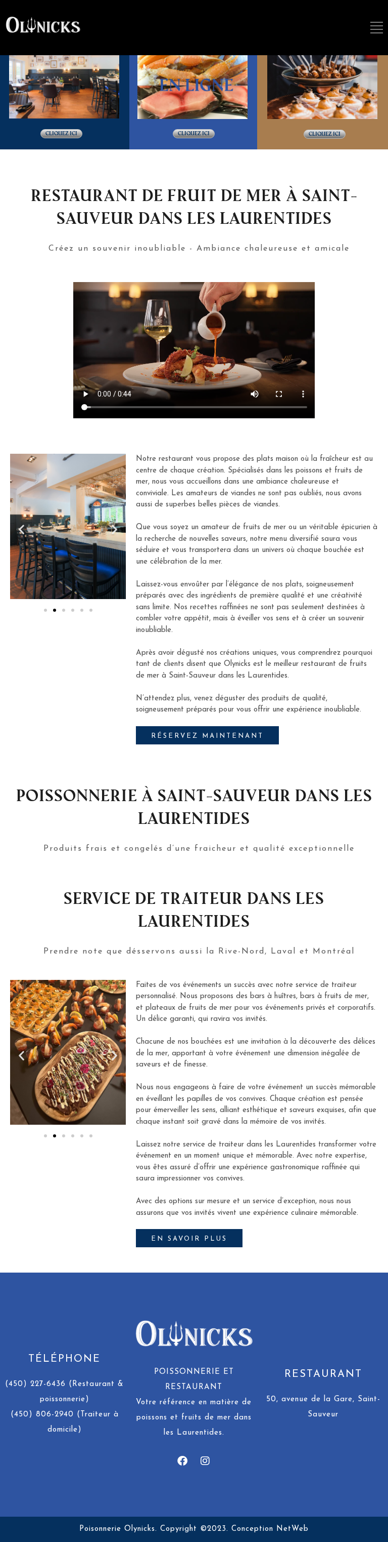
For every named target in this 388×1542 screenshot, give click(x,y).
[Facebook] (182, 1461)
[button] (21, 529)
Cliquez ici (61, 134)
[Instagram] (205, 1461)
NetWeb (292, 1529)
